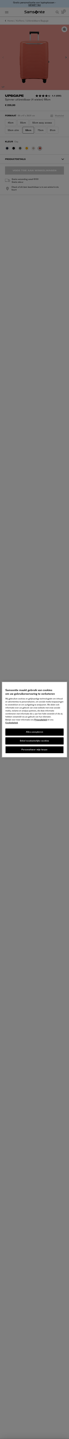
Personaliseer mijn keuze (34, 749)
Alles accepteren (34, 732)
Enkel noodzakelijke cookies (34, 740)
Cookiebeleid (11, 723)
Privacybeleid (40, 720)
